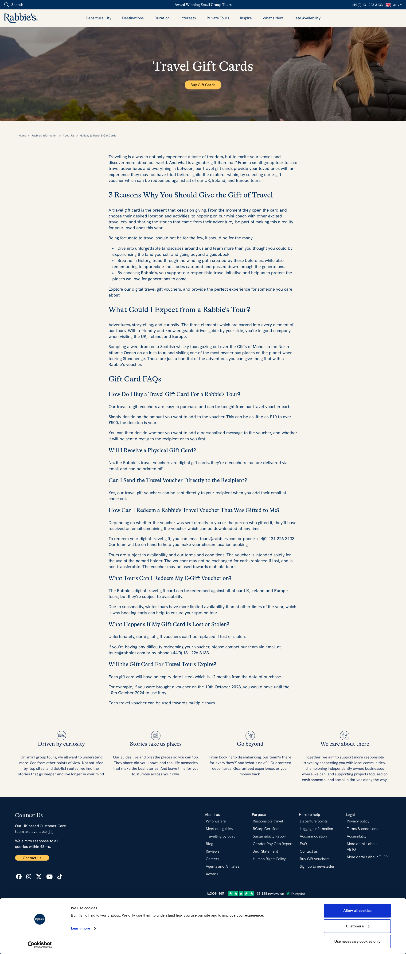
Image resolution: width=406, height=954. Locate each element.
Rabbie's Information (44, 135)
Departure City (98, 18)
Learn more (80, 928)
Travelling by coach (222, 836)
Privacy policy (358, 821)
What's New (273, 18)
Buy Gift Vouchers (314, 858)
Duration (162, 18)
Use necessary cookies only (357, 941)
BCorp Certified (266, 828)
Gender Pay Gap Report (273, 843)
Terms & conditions (362, 828)
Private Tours (218, 18)
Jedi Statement (265, 851)
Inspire (246, 18)
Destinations (133, 18)
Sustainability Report (269, 836)
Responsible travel (268, 821)
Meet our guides (219, 828)
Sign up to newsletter (317, 866)
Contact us (32, 857)
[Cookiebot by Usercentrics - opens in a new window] (39, 944)
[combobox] (30, 5)
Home (22, 135)
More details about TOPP (367, 856)
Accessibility (357, 836)
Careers (212, 858)
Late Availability (307, 18)
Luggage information (316, 828)
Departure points (314, 821)
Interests (188, 18)
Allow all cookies (357, 911)
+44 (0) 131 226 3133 (367, 5)
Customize (355, 926)
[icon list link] (19, 876)
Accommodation (313, 836)
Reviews (212, 851)
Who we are (216, 821)
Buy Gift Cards (203, 84)
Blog (209, 843)
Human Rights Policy (269, 858)
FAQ (303, 843)
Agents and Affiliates (222, 866)
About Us (68, 135)
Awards (212, 873)
